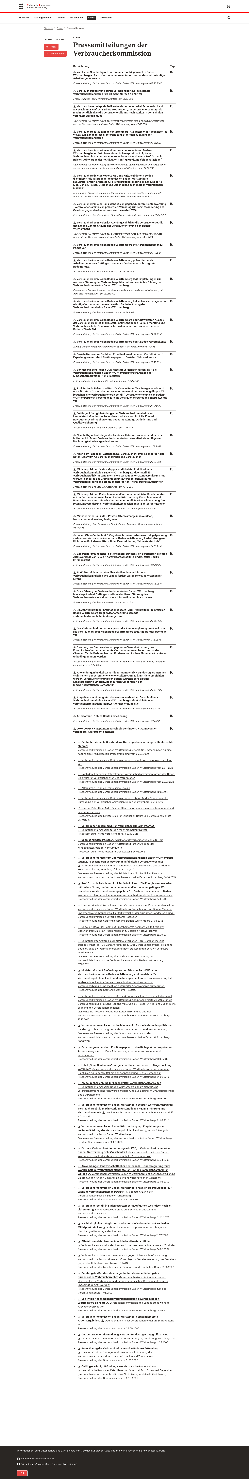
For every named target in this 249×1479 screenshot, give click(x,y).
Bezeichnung (81, 66)
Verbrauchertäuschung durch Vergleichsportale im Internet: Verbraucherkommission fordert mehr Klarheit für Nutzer (111, 92)
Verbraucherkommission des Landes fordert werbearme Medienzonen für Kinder (128, 1245)
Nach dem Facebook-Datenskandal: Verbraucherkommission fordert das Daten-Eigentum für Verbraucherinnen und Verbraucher (118, 455)
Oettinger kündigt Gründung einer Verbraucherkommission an (119, 1366)
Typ (172, 66)
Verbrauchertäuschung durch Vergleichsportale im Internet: (118, 825)
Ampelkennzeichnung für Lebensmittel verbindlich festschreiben (121, 1082)
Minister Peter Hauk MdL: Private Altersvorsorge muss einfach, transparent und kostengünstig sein (113, 518)
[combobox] (228, 6)
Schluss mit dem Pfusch (96, 839)
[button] (51, 47)
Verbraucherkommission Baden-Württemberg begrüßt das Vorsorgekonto (121, 341)
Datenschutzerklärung (152, 1450)
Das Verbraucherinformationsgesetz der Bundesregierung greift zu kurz (125, 1334)
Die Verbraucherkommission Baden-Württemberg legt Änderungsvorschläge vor (128, 1338)
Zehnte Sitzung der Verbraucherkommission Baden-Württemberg (129, 1029)
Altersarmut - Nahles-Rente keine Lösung (102, 716)
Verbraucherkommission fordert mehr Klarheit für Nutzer (114, 829)
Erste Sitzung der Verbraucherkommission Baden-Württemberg (120, 1348)
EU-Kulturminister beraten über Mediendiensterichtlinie (115, 1241)
